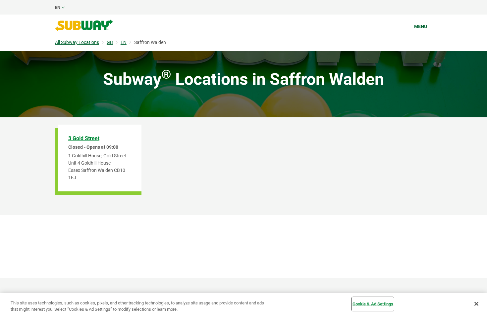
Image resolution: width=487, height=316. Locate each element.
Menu (420, 26)
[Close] (476, 303)
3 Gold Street (83, 138)
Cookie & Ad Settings (373, 303)
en (57, 7)
